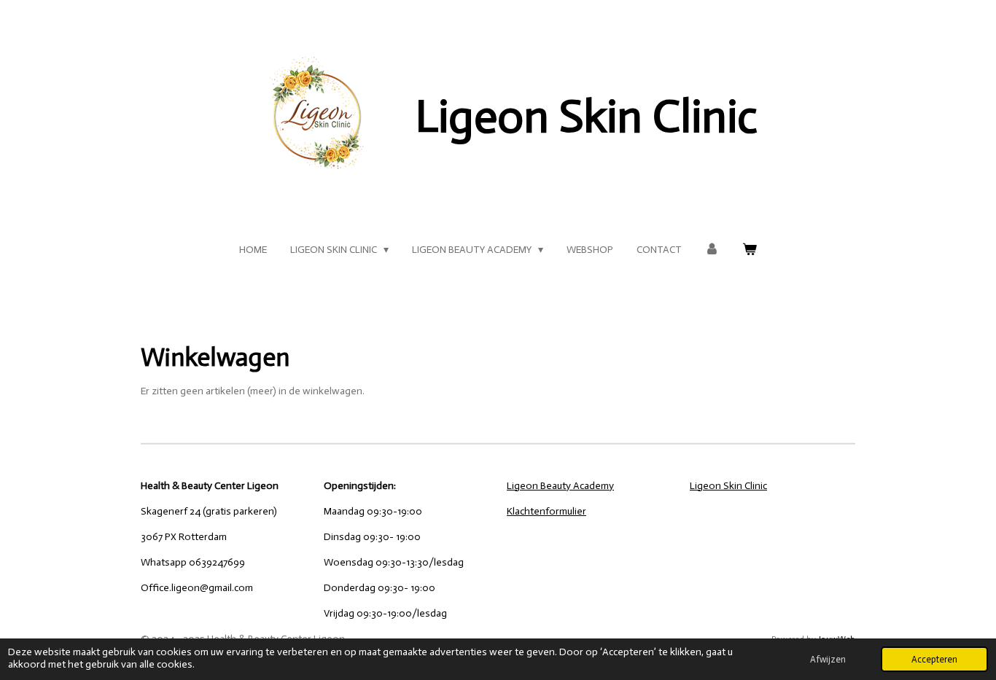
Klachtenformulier (546, 511)
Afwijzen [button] (828, 659)
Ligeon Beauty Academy (560, 486)
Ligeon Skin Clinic (728, 486)
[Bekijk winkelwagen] (749, 249)
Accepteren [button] (934, 659)
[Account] (712, 249)
